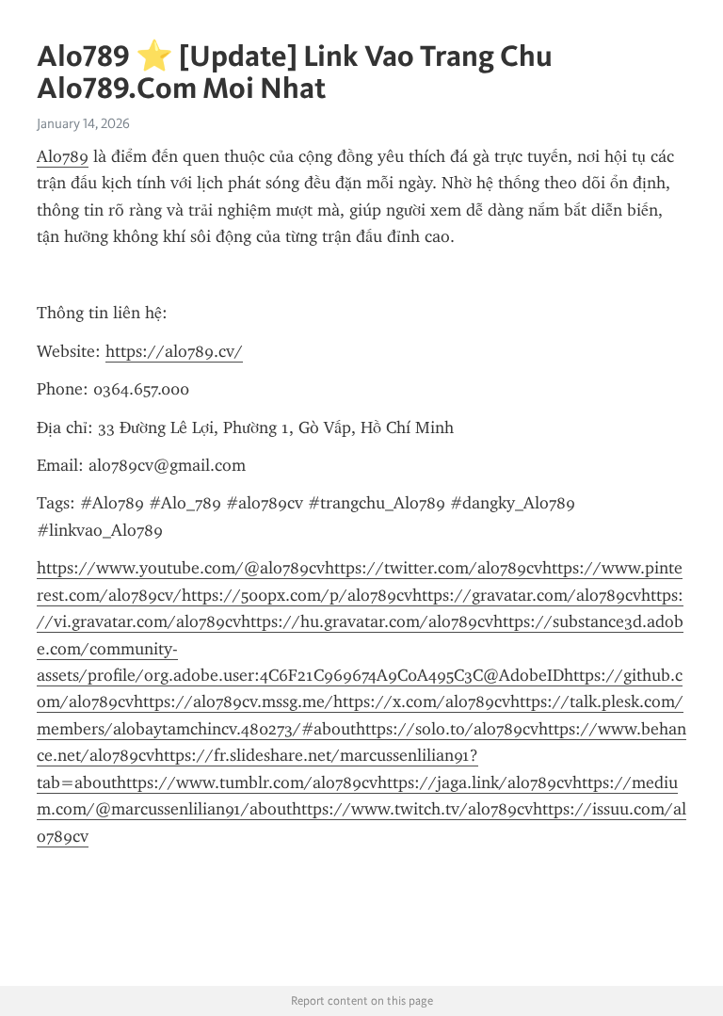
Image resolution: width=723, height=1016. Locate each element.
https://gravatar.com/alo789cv (526, 595)
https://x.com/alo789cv (421, 701)
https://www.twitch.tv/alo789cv (412, 808)
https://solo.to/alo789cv (447, 728)
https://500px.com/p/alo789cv (297, 595)
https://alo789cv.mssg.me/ (233, 701)
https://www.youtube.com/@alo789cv (181, 567)
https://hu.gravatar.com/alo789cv (367, 621)
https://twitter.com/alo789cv (433, 567)
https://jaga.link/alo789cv (475, 782)
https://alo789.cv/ (174, 351)
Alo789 (62, 156)
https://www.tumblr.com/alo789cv (247, 782)
